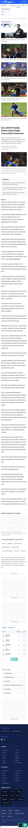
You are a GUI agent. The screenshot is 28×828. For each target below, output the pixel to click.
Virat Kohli (7, 681)
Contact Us (9, 816)
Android (21, 565)
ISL (3, 11)
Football (14, 557)
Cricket (10, 557)
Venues (4, 762)
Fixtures (4, 752)
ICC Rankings (8, 689)
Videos (4, 757)
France (3, 227)
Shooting (12, 799)
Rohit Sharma (8, 693)
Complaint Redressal (19, 813)
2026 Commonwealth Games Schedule (14, 685)
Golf (12, 795)
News (18, 5)
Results (17, 752)
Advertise (3, 810)
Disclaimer (3, 813)
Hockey (19, 791)
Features (17, 757)
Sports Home (4, 18)
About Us (10, 810)
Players (17, 760)
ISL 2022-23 (5, 770)
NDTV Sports (4, 561)
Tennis (12, 791)
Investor (10, 813)
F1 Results (21, 559)
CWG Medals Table (9, 677)
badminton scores (13, 559)
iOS (2, 567)
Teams (4, 760)
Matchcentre (5, 783)
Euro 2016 (3, 5)
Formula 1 (5, 791)
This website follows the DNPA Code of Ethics (12, 819)
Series (16, 750)
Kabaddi (4, 799)
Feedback (17, 810)
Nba (18, 795)
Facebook (15, 561)
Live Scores (5, 750)
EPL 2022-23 (18, 770)
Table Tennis (6, 802)
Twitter (3, 563)
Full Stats (14, 659)
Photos (23, 5)
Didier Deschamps (14, 259)
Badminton (5, 795)
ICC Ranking (18, 762)
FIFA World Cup (8, 673)
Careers (3, 816)
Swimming (20, 799)
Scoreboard (12, 5)
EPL (3, 14)
